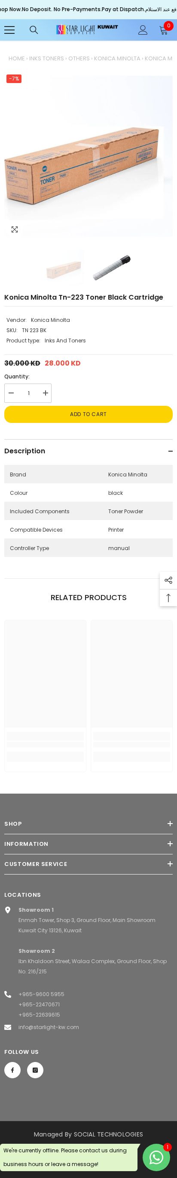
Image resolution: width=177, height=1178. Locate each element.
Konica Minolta (117, 58)
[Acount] (143, 30)
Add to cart (88, 414)
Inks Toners (46, 58)
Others (79, 58)
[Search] (34, 30)
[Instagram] (35, 1070)
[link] (45, 744)
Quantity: (17, 376)
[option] (88, 156)
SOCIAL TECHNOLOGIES (108, 1134)
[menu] (9, 30)
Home (17, 58)
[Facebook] (12, 1070)
